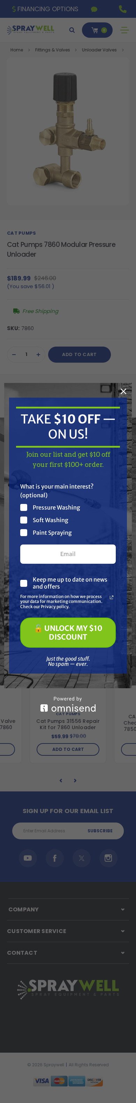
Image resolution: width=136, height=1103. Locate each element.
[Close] (123, 391)
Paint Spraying (52, 532)
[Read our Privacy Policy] (111, 597)
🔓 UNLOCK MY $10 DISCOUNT (68, 633)
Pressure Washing (56, 507)
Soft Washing (50, 520)
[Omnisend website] (68, 704)
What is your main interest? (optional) (56, 491)
